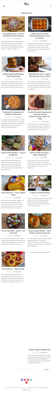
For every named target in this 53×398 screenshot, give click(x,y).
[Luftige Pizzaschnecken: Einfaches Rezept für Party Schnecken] (39, 17)
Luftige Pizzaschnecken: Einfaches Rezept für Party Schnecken (40, 36)
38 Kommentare (17, 197)
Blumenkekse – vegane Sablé (13, 269)
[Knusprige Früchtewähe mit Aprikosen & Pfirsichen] (13, 95)
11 (31, 369)
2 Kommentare (17, 38)
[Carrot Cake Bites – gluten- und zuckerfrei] (13, 214)
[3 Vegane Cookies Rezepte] (39, 176)
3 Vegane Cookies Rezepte (40, 193)
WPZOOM (46, 387)
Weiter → (47, 369)
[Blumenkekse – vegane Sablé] (13, 252)
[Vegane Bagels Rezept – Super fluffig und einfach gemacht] (39, 214)
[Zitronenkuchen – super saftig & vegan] (13, 176)
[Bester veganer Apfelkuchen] (40, 252)
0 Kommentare (43, 41)
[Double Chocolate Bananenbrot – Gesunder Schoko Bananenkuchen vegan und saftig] (39, 95)
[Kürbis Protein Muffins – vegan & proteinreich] (13, 136)
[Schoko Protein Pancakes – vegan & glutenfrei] (39, 136)
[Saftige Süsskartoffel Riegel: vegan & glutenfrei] (13, 57)
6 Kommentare (17, 235)
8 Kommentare (43, 352)
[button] (4, 6)
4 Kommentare (19, 157)
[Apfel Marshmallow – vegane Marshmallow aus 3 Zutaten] (39, 57)
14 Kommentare (45, 121)
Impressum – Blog (26, 389)
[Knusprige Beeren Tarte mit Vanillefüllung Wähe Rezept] (13, 17)
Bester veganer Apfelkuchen (39, 350)
